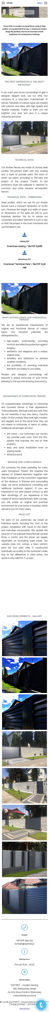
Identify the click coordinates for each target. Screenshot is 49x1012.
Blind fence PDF (24, 259)
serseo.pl (24, 1008)
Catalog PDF (24, 241)
